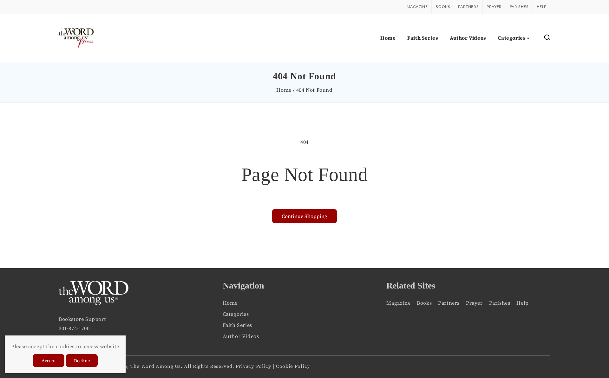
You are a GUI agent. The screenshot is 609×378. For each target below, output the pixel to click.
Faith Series (237, 325)
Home (283, 89)
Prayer (494, 7)
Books (442, 7)
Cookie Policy (293, 366)
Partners (468, 7)
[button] (547, 38)
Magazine (417, 7)
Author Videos (241, 336)
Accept (49, 360)
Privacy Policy (254, 366)
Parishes (519, 7)
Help (542, 7)
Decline (82, 360)
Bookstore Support (82, 318)
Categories (236, 313)
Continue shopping (304, 216)
